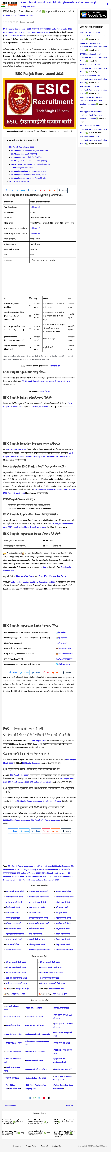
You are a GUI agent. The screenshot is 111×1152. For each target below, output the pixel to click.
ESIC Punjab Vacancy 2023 (38, 32)
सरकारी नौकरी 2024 (19, 962)
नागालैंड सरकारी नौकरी (63, 923)
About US (44, 1146)
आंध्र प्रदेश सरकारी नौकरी (37, 902)
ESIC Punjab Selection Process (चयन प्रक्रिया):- (29, 161)
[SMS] (49, 1097)
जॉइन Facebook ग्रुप (56, 988)
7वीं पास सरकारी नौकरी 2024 (16, 967)
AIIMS (28, 1060)
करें (64, 659)
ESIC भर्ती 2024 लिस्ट (13, 1052)
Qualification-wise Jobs (52, 576)
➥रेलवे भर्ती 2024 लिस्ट (12, 1017)
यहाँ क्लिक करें (35, 207)
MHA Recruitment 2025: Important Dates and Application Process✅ (93, 140)
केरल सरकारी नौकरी (35, 934)
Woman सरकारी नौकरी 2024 (36, 1052)
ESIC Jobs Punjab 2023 (14, 35)
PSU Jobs (29, 1085)
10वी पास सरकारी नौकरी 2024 (16, 978)
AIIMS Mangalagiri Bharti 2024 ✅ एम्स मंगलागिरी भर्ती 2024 (64, 1121)
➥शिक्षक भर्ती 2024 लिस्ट (33, 1008)
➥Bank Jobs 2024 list (13, 1034)
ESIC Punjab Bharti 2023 (14, 32)
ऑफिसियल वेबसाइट (64, 664)
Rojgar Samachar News (63, 1085)
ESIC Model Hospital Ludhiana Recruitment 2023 (33, 582)
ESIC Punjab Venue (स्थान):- (24, 168)
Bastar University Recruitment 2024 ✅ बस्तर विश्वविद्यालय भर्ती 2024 (39, 1133)
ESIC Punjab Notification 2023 (41, 876)
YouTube (42, 567)
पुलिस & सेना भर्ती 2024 (62, 1008)
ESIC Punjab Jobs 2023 (62, 29)
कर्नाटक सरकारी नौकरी (36, 928)
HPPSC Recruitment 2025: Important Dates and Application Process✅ (93, 57)
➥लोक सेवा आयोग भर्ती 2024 (34, 1025)
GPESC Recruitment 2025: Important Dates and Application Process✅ (93, 79)
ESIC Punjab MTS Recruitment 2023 (45, 820)
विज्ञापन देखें (61, 632)
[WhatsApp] (34, 1097)
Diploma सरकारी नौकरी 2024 (50, 967)
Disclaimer (17, 1146)
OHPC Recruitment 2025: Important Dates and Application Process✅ (93, 35)
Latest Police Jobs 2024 (36, 1078)
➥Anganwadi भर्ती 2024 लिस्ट (36, 1069)
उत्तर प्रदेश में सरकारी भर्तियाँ (15, 891)
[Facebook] (30, 1097)
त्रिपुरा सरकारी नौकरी (63, 944)
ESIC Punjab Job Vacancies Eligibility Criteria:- (30, 150)
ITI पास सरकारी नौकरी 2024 (50, 962)
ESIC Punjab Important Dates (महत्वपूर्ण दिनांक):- (29, 175)
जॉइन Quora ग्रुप (18, 994)
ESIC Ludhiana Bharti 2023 (58, 456)
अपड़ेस (64, 648)
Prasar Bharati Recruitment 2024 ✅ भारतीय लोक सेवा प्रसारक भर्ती (38, 1121)
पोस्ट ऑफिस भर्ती (14, 1088)
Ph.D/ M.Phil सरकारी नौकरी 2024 (52, 983)
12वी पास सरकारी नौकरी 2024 (16, 983)
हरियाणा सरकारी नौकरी (13, 923)
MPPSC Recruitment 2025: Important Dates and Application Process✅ (93, 46)
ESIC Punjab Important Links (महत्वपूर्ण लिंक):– (28, 178)
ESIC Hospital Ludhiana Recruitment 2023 (27, 527)
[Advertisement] (39, 280)
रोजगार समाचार (58, 1088)
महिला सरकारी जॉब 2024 (34, 1017)
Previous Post (9, 1105)
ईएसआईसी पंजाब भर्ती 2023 (41, 29)
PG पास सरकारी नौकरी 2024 (50, 978)
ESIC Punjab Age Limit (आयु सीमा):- (24, 154)
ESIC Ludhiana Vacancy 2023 (19, 359)
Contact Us (56, 1146)
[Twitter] (39, 1097)
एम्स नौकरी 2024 (37, 1060)
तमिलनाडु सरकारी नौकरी (37, 944)
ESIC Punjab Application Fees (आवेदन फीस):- (28, 171)
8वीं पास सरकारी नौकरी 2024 (16, 973)
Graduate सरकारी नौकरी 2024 (51, 973)
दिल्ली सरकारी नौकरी (13, 907)
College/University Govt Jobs (38, 1034)
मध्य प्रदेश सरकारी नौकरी (14, 897)
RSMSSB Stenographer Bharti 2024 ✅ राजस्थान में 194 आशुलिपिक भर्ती (12, 1121)
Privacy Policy (31, 1146)
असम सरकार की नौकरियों (37, 907)
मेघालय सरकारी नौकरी (63, 934)
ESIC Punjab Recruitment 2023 (17, 29)
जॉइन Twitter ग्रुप (60, 994)
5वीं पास (8, 962)
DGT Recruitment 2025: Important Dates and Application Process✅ (93, 89)
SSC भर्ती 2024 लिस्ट (13, 1025)
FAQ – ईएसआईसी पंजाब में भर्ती (19, 181)
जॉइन (65, 654)
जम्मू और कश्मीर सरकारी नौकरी (39, 923)
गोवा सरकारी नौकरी (35, 913)
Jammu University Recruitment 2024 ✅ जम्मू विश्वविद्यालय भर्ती (13, 1133)
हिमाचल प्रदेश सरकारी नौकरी (38, 918)
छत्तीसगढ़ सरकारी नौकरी (14, 902)
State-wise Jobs (25, 576)
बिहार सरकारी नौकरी (12, 913)
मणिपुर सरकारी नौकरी (63, 928)
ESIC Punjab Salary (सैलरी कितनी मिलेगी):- (26, 157)
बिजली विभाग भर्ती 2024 (62, 1043)
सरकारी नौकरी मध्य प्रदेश (36, 939)
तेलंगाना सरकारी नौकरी (13, 950)
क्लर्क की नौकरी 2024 (13, 1078)
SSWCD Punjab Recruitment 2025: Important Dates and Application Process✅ (91, 100)
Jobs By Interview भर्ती (62, 1069)
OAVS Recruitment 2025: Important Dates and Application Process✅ (93, 129)
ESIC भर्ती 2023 (44, 391)
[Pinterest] (44, 1097)
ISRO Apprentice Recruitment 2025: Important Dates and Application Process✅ (92, 114)
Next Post (71, 1105)
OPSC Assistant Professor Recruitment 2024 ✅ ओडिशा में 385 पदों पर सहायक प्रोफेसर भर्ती (64, 1133)
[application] (36, 6)
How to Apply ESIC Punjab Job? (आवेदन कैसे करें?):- (30, 164)
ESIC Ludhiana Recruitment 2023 (48, 489)
